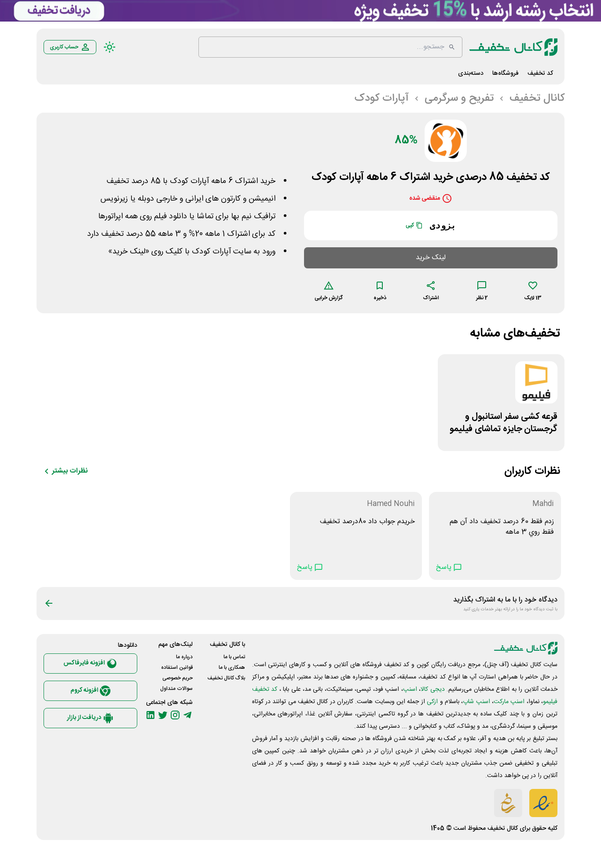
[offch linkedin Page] (150, 715)
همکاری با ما (232, 667)
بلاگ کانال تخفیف (226, 678)
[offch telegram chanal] (187, 715)
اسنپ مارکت (509, 702)
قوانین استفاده (177, 667)
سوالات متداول (176, 688)
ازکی (432, 702)
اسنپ (410, 689)
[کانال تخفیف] (513, 47)
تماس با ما (234, 657)
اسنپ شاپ (476, 702)
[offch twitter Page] (163, 715)
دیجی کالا (432, 689)
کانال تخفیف (502, 828)
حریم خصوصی (177, 678)
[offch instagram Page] (175, 715)
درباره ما (184, 657)
